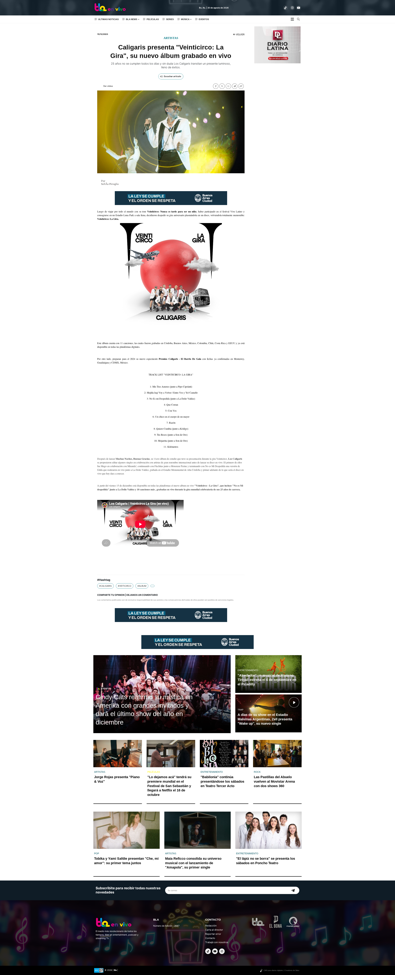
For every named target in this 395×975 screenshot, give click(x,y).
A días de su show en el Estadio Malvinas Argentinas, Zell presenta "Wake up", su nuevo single (265, 719)
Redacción (211, 925)
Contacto (210, 938)
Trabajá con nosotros (216, 942)
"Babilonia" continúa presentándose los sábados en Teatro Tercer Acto (222, 781)
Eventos (204, 19)
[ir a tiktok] (285, 7)
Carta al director (214, 929)
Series (170, 19)
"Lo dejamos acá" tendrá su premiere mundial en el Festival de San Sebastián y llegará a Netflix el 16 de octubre (169, 785)
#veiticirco (124, 586)
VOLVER (240, 34)
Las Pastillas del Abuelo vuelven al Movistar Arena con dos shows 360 (274, 781)
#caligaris (105, 586)
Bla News (132, 19)
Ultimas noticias (108, 19)
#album (141, 586)
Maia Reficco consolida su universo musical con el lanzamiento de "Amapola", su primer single (193, 863)
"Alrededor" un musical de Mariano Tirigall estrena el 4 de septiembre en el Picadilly (267, 679)
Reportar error (213, 933)
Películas (153, 19)
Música (185, 19)
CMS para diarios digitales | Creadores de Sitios (281, 970)
